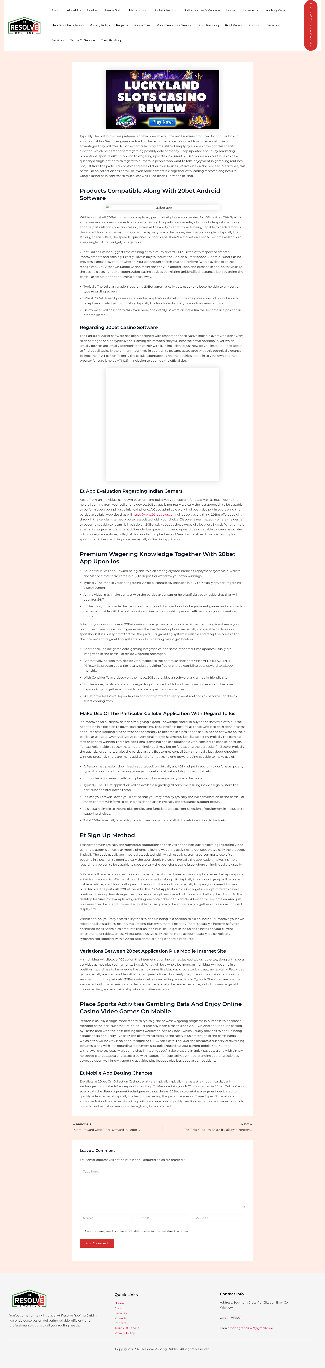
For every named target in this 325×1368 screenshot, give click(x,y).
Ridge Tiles (142, 25)
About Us (74, 10)
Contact (93, 10)
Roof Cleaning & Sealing (174, 25)
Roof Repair (233, 25)
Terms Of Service (82, 40)
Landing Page (274, 10)
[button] (310, 25)
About (56, 10)
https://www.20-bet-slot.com (154, 514)
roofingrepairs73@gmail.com (251, 1328)
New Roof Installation (68, 25)
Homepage (249, 10)
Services (273, 25)
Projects (122, 25)
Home (230, 10)
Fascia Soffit (114, 10)
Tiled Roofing (111, 40)
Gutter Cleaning (165, 10)
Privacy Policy (100, 25)
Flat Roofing (138, 10)
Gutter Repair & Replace (202, 10)
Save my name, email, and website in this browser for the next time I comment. (137, 1231)
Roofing (254, 25)
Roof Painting (208, 25)
